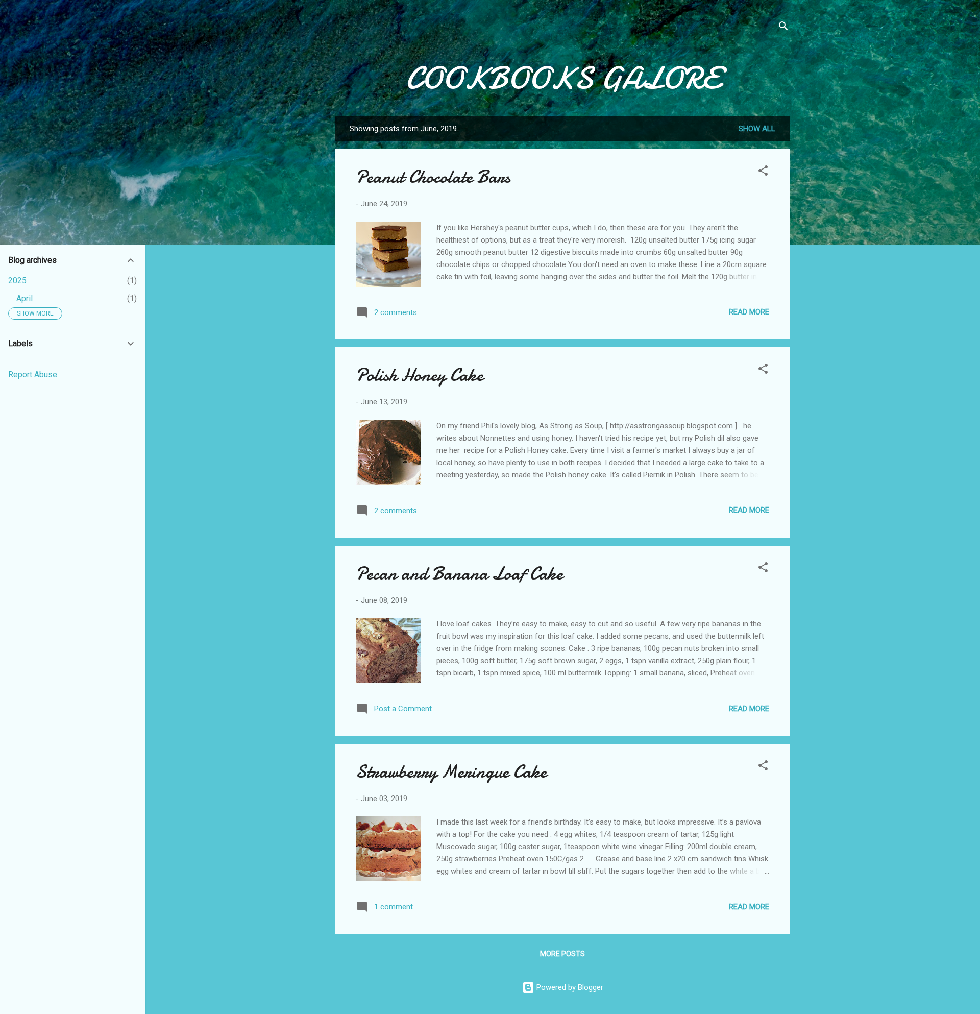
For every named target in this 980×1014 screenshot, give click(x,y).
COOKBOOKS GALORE (563, 78)
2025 (17, 280)
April (24, 298)
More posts (562, 954)
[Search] (783, 27)
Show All (757, 128)
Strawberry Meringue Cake (451, 771)
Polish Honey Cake (419, 375)
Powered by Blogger (568, 987)
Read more (749, 312)
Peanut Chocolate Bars (433, 176)
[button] (763, 172)
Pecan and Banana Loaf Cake (459, 573)
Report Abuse (32, 374)
